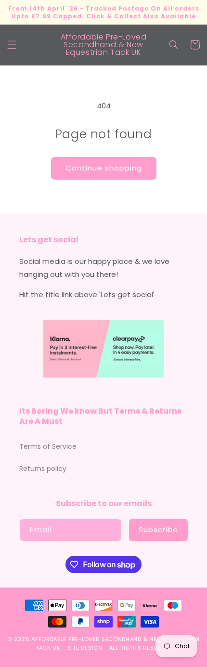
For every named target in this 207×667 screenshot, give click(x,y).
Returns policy (42, 468)
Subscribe (158, 529)
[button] (12, 44)
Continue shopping (103, 168)
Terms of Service (48, 446)
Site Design (85, 648)
